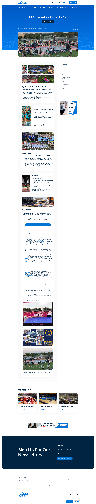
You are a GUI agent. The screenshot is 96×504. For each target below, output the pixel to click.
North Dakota (27, 272)
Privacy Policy (68, 474)
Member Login (73, 2)
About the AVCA (64, 7)
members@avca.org (22, 484)
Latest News (30, 28)
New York (26, 263)
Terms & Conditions (69, 477)
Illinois (26, 237)
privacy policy (62, 501)
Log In (35, 477)
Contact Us (72, 7)
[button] (76, 7)
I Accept (70, 501)
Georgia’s (26, 235)
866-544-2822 (25, 480)
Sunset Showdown (38, 240)
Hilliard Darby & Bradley (30, 275)
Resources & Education (32, 7)
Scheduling (36, 480)
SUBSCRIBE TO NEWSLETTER (64, 458)
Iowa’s (26, 244)
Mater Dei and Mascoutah (42, 241)
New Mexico (27, 260)
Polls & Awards (21, 7)
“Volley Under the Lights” (44, 277)
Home (19, 28)
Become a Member (38, 474)
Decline (77, 501)
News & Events (43, 7)
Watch (26, 261)
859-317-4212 (23, 482)
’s (27, 284)
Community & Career (53, 7)
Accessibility (67, 480)
